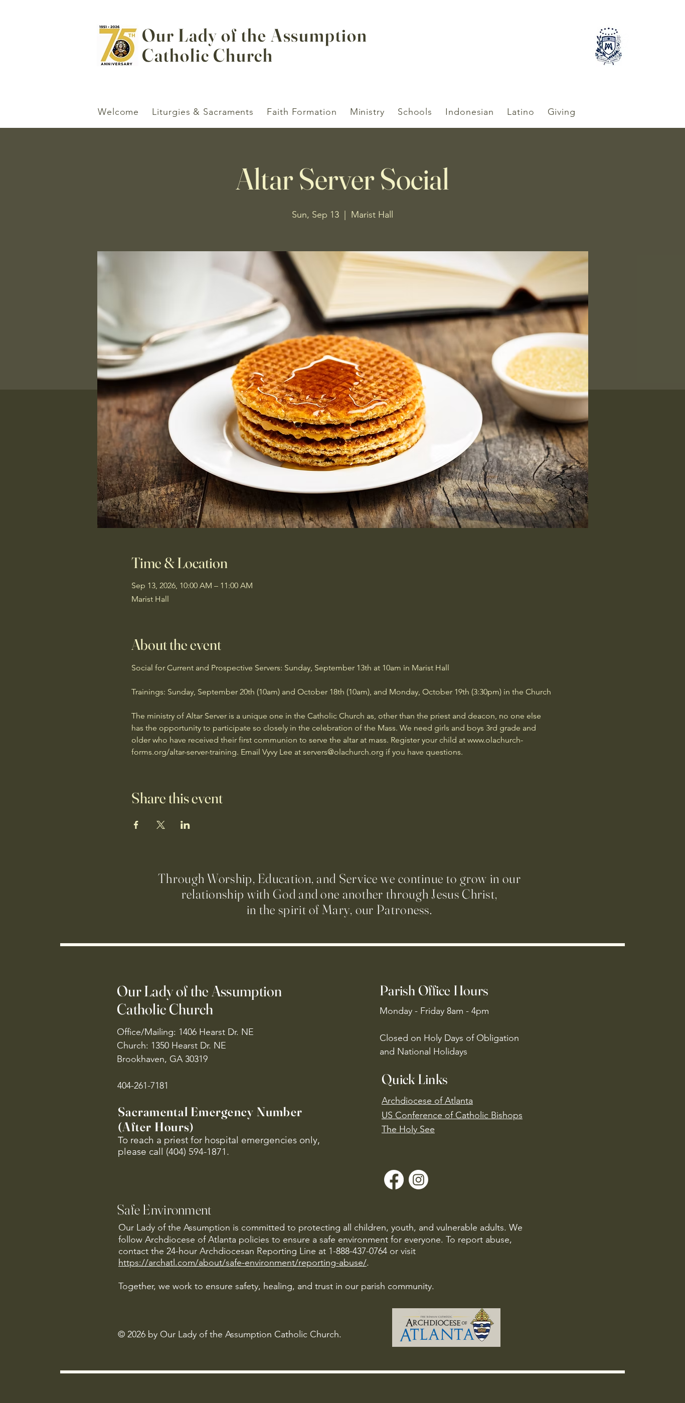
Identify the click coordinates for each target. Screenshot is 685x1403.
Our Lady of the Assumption (255, 35)
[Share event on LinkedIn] (185, 825)
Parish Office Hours (434, 990)
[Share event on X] (160, 825)
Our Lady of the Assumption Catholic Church (199, 1000)
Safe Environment (164, 1209)
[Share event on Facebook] (136, 825)
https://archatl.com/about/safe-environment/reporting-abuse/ (242, 1262)
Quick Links (415, 1079)
